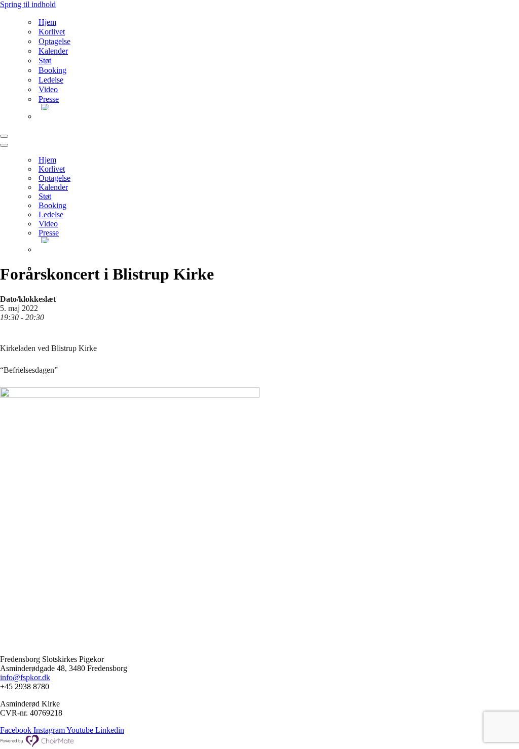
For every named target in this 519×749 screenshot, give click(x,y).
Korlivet (52, 31)
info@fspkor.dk (25, 677)
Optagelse (54, 41)
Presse (49, 99)
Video (48, 89)
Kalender (53, 51)
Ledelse (51, 79)
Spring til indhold (28, 4)
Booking (52, 70)
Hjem (47, 22)
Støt (45, 60)
